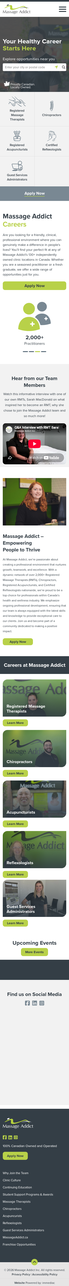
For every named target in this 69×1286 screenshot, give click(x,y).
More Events (34, 952)
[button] (56, 67)
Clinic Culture (12, 1180)
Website (19, 1283)
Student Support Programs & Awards (28, 1194)
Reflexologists (12, 1223)
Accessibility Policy (44, 1274)
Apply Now (34, 193)
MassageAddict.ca (15, 1237)
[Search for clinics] (63, 67)
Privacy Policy (21, 1274)
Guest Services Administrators (23, 1230)
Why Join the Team (16, 1173)
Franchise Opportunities (19, 1244)
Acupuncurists (12, 1216)
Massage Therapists (17, 1201)
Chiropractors (12, 1209)
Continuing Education (17, 1187)
